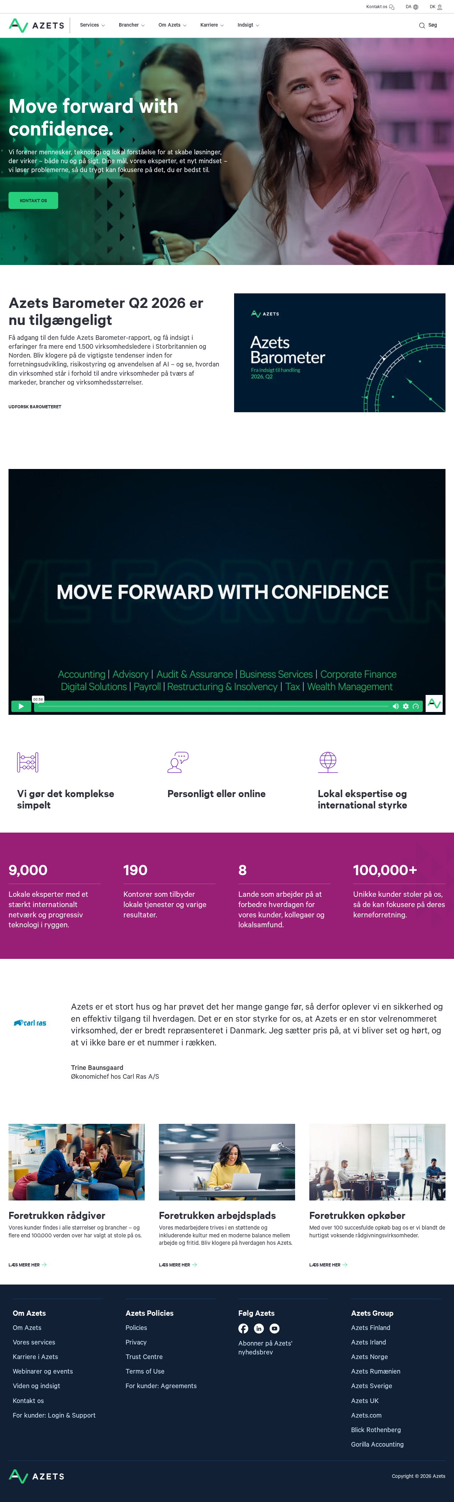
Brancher (129, 25)
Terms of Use (145, 1371)
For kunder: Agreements (161, 1386)
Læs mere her (24, 1264)
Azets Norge (369, 1357)
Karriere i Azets (35, 1357)
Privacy (136, 1342)
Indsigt (245, 25)
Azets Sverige (371, 1386)
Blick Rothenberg (376, 1430)
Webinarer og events (43, 1371)
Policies (136, 1328)
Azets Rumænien (375, 1371)
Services (89, 25)
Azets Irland (368, 1342)
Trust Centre (144, 1357)
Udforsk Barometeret (35, 406)
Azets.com (366, 1415)
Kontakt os (376, 7)
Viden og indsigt (36, 1386)
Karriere (209, 25)
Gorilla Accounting (377, 1444)
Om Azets (170, 25)
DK (433, 7)
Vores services (34, 1342)
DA (408, 7)
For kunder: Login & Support (54, 1415)
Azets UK (365, 1401)
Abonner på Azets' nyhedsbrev (265, 1348)
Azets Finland (371, 1328)
